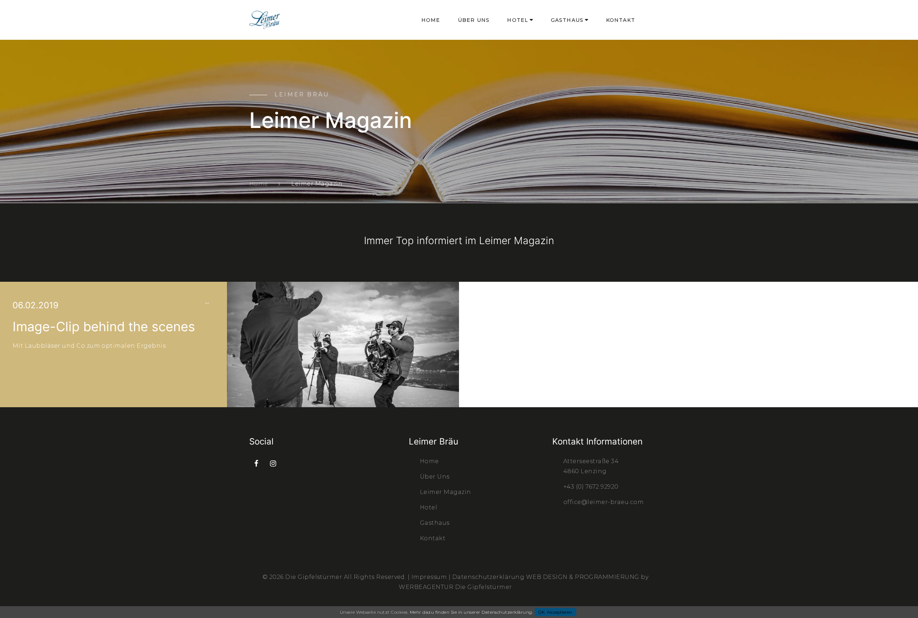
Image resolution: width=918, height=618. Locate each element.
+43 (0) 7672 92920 (591, 486)
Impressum (430, 577)
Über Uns (473, 20)
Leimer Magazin (445, 492)
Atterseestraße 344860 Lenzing (591, 466)
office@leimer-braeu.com (603, 502)
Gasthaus (567, 20)
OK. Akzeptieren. (555, 612)
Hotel (517, 20)
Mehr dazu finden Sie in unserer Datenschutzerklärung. (471, 612)
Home (430, 20)
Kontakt (620, 20)
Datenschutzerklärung (489, 577)
